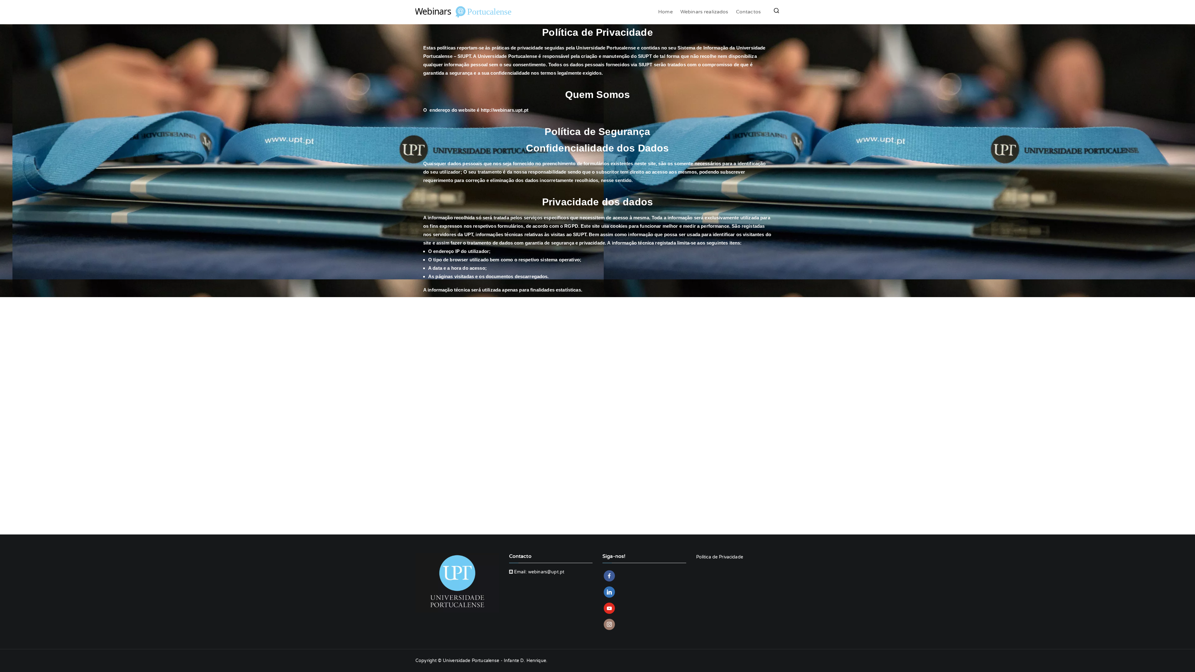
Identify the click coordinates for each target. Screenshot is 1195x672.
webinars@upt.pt (546, 572)
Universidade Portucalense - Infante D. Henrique (494, 660)
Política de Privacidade (719, 557)
